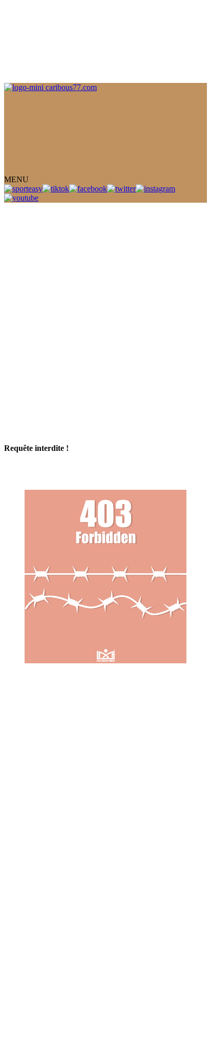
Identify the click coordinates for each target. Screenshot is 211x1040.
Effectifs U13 (27, 317)
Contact (16, 119)
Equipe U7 (60, 299)
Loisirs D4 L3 (27, 244)
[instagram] (155, 188)
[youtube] (21, 197)
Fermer (15, 207)
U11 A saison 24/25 (82, 363)
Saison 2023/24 (30, 382)
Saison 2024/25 (82, 382)
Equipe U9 (22, 299)
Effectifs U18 (27, 354)
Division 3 (96, 234)
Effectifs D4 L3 (30, 308)
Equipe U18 (24, 262)
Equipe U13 (24, 280)
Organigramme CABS (41, 234)
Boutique (19, 91)
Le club (16, 54)
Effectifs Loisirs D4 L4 (42, 336)
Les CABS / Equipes (38, 63)
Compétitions (78, 308)
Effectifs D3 (25, 345)
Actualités (20, 73)
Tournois (18, 82)
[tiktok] (56, 188)
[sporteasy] (23, 188)
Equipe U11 (23, 290)
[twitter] (121, 188)
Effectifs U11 (26, 363)
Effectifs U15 (27, 326)
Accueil (16, 45)
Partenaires (21, 109)
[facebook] (88, 188)
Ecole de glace (103, 299)
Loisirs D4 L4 (27, 253)
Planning (18, 100)
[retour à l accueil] (105, 577)
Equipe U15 (24, 271)
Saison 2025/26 (134, 382)
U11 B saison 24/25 (148, 363)
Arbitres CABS (153, 299)
